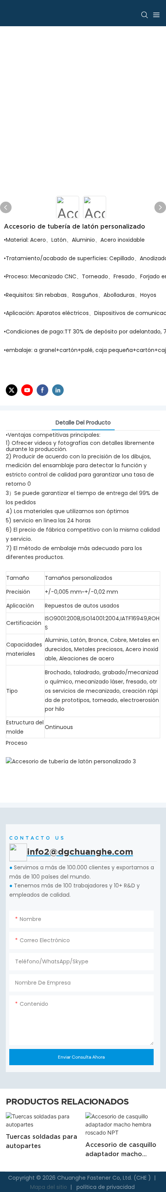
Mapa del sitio (49, 1187)
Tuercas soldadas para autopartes (41, 1141)
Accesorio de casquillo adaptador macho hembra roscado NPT (120, 1149)
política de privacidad (105, 1187)
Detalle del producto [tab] (83, 422)
